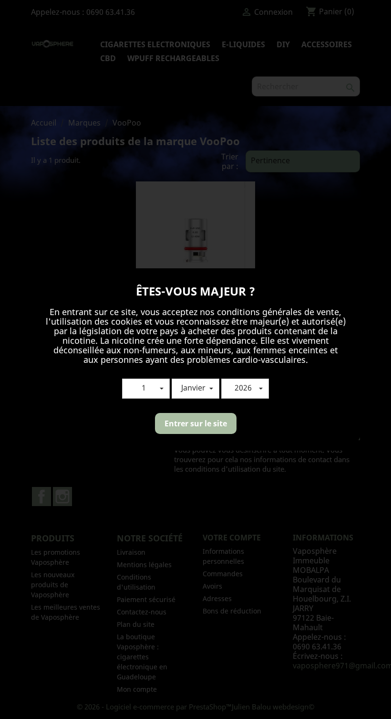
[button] (146, 389)
